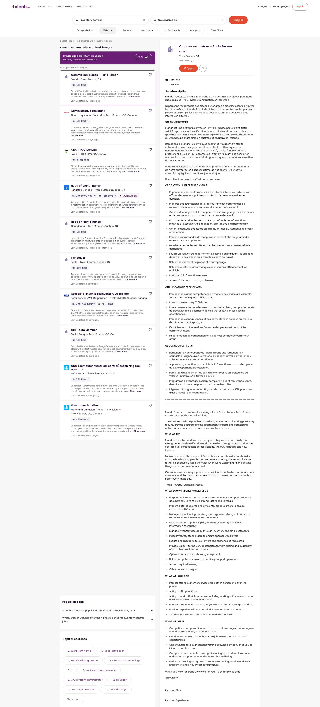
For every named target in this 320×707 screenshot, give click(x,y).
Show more (134, 96)
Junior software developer (101, 670)
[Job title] (107, 20)
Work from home (81, 651)
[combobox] (110, 20)
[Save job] (150, 74)
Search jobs (66, 41)
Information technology (126, 660)
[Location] (185, 20)
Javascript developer (83, 689)
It (71, 670)
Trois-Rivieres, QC (84, 41)
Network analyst (118, 689)
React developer (114, 651)
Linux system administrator (86, 680)
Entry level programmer (84, 660)
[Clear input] (144, 20)
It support (121, 680)
